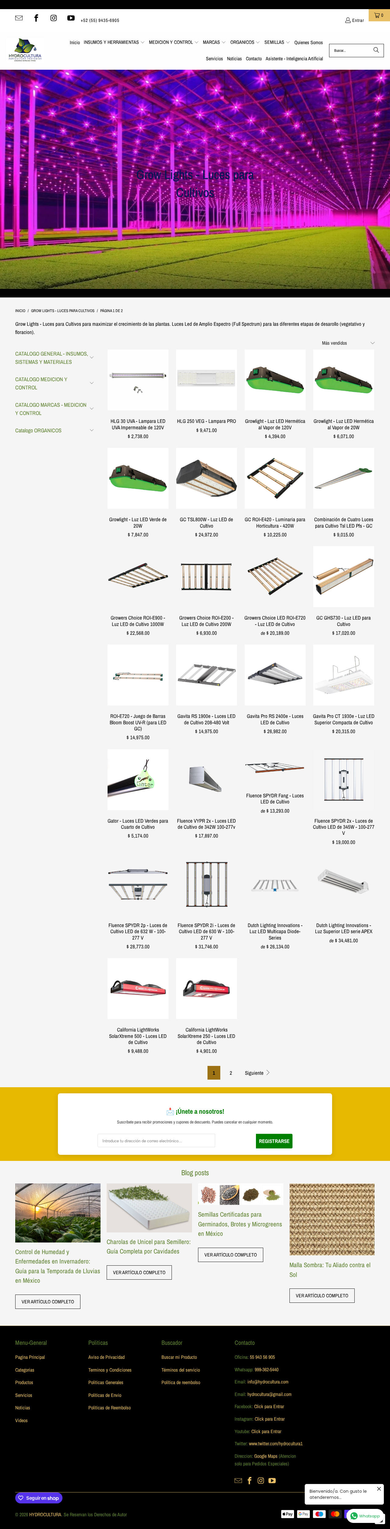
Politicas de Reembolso (109, 1407)
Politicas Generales (105, 1382)
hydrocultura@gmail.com (269, 1394)
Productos (24, 1382)
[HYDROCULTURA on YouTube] (71, 18)
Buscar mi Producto (179, 1357)
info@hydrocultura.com (268, 1381)
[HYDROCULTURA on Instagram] (53, 18)
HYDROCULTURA (45, 1514)
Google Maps (266, 1456)
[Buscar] (376, 50)
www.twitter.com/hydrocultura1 (276, 1443)
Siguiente (255, 1072)
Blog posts (195, 1172)
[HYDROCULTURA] (25, 50)
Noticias (22, 1407)
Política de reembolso (180, 1382)
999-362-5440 (266, 1369)
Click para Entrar (269, 1406)
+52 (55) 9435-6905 (100, 20)
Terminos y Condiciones (110, 1369)
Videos (21, 1420)
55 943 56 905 (262, 1357)
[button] (114, 42)
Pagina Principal (30, 1357)
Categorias (24, 1369)
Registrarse (274, 1140)
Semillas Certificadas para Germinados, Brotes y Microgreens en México (240, 1224)
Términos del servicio (180, 1369)
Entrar (358, 20)
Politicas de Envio (104, 1395)
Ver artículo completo (48, 1301)
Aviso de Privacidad (106, 1357)
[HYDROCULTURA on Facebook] (36, 18)
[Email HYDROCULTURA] (19, 18)
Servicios (23, 1395)
